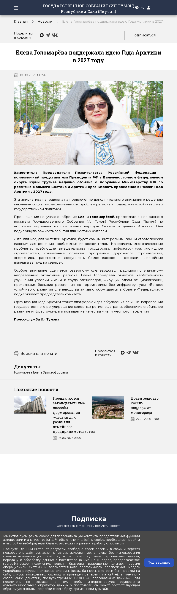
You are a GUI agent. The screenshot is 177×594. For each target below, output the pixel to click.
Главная (21, 21)
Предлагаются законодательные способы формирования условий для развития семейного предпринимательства (74, 415)
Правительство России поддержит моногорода (144, 405)
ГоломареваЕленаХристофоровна (41, 372)
